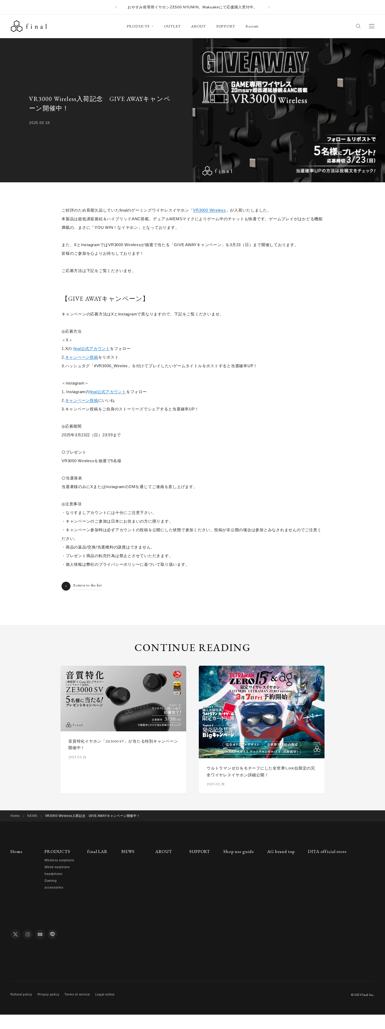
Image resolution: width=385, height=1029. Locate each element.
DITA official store (327, 851)
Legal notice (105, 994)
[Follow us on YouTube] (40, 934)
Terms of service (77, 994)
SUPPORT (225, 26)
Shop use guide (238, 851)
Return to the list (87, 585)
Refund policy (21, 994)
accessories (54, 887)
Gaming (51, 881)
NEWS (32, 816)
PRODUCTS (138, 26)
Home (15, 816)
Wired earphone (57, 867)
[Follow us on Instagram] (28, 934)
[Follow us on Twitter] (15, 934)
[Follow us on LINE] (52, 934)
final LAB (97, 851)
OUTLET (172, 26)
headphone (53, 874)
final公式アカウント (91, 348)
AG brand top (281, 851)
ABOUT (198, 26)
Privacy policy (48, 994)
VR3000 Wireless (209, 210)
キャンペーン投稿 (81, 357)
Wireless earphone (59, 860)
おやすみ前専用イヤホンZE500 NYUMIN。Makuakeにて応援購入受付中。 (192, 7)
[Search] (358, 26)
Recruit (252, 26)
